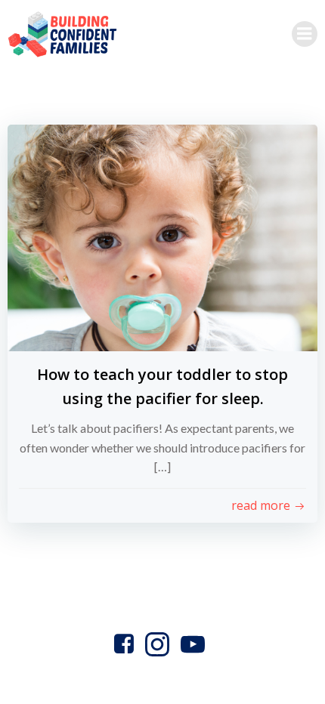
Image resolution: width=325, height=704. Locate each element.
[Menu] (304, 34)
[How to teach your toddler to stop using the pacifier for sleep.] (162, 236)
